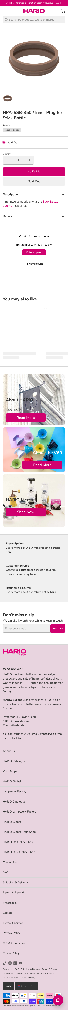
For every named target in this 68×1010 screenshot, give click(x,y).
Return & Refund (13, 892)
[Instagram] (10, 963)
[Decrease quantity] (7, 160)
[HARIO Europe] (34, 11)
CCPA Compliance (14, 943)
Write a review (34, 252)
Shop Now (26, 512)
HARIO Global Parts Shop (19, 832)
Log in (8, 986)
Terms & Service (13, 923)
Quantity (7, 153)
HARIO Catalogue (14, 761)
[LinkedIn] (15, 963)
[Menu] (6, 11)
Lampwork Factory (14, 791)
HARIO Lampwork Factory (19, 812)
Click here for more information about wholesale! (29, 3)
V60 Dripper (10, 771)
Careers (7, 913)
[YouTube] (20, 963)
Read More (26, 417)
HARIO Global (12, 781)
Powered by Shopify (13, 1005)
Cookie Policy (11, 953)
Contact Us (10, 862)
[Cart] (61, 11)
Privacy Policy (11, 933)
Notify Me (34, 171)
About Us (9, 751)
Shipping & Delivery (15, 882)
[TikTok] (5, 963)
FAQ (5, 872)
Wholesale (10, 903)
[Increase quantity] (30, 160)
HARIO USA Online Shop (19, 852)
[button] (34, 181)
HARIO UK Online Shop (18, 842)
